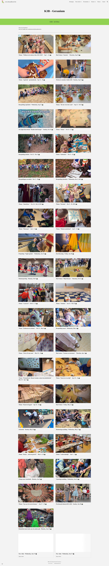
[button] (107, 1)
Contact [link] (103, 1)
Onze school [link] (77, 1)
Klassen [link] (92, 1)
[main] (54, 11)
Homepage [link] (71, 1)
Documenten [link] (85, 1)
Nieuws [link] (98, 1)
